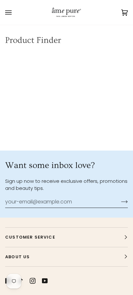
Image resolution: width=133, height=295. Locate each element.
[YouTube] (45, 281)
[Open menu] (15, 12)
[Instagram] (33, 281)
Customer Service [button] (30, 237)
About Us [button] (17, 257)
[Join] (119, 202)
